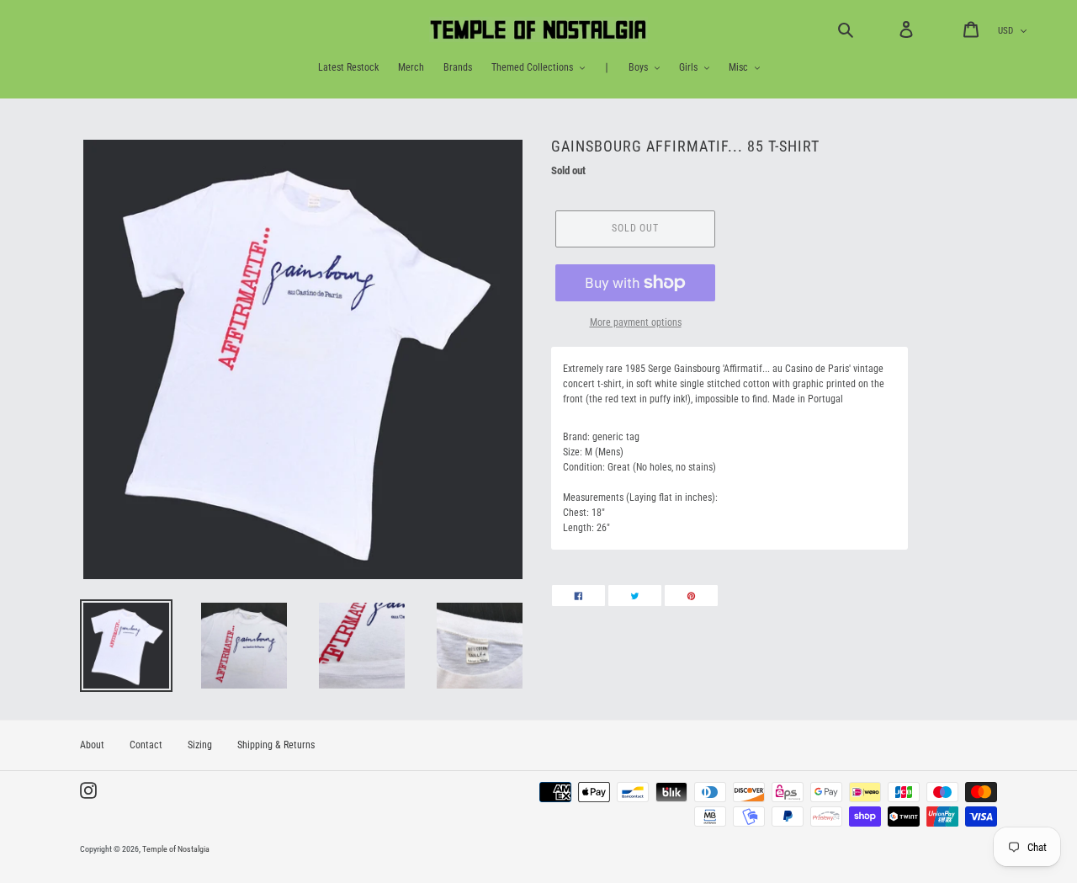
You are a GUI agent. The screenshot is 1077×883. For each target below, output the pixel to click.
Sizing (200, 745)
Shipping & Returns (276, 745)
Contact (146, 745)
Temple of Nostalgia (176, 849)
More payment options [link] (636, 322)
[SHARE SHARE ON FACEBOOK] (578, 595)
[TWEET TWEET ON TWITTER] (634, 595)
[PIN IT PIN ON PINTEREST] (691, 595)
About (92, 745)
